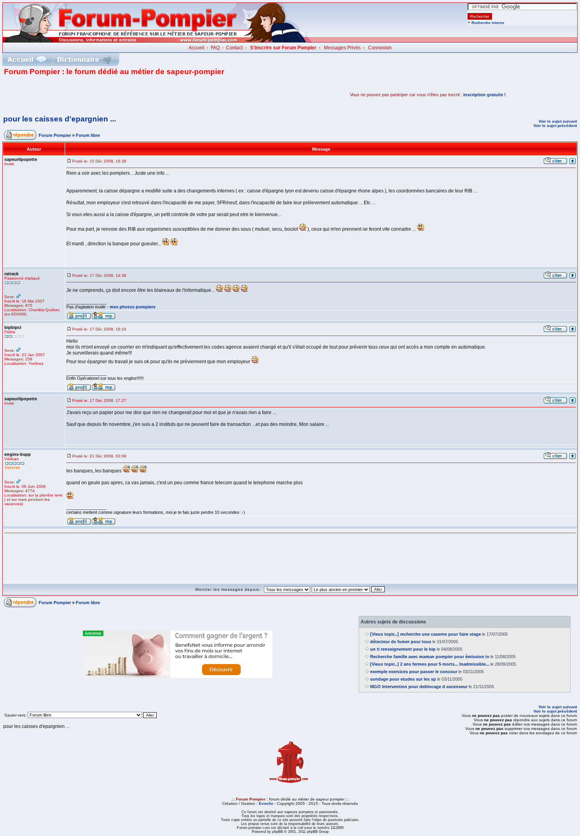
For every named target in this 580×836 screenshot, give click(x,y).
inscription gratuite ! (484, 94)
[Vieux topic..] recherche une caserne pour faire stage (425, 634)
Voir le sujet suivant (558, 121)
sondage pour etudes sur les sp (403, 679)
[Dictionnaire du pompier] (84, 59)
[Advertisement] (96, 94)
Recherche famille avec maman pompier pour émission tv (429, 656)
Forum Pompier (55, 135)
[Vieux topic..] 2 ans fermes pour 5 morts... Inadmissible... (429, 664)
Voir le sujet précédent (555, 125)
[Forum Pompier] (157, 40)
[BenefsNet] (177, 676)
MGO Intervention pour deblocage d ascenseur (419, 686)
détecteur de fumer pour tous (400, 641)
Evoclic (266, 803)
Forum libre (88, 135)
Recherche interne (487, 23)
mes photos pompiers (132, 306)
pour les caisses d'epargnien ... (59, 119)
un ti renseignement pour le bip (403, 649)
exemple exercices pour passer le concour (413, 671)
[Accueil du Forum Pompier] (26, 59)
